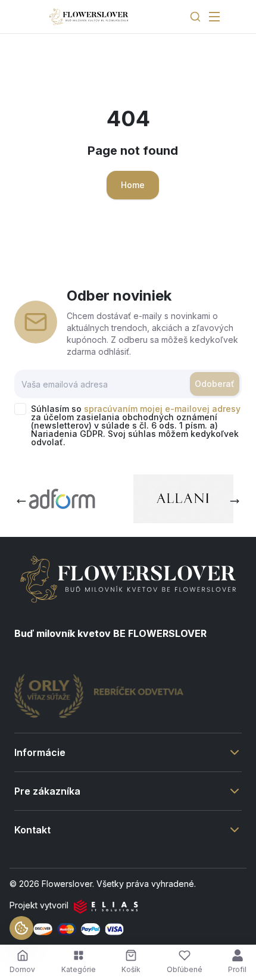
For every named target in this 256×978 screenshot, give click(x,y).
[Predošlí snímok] (21, 501)
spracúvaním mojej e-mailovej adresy (162, 409)
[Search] (195, 17)
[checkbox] (20, 409)
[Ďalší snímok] (234, 501)
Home (133, 185)
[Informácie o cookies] (21, 928)
